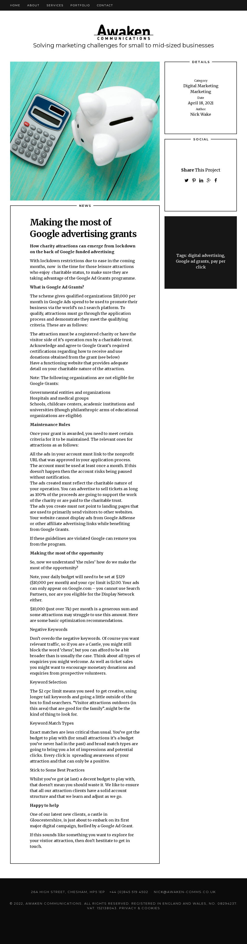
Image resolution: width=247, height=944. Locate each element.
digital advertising (206, 255)
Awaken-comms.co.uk (123, 32)
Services (55, 5)
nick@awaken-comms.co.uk (185, 892)
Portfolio (80, 5)
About (33, 5)
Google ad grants (192, 261)
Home (15, 5)
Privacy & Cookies (139, 908)
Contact (105, 5)
